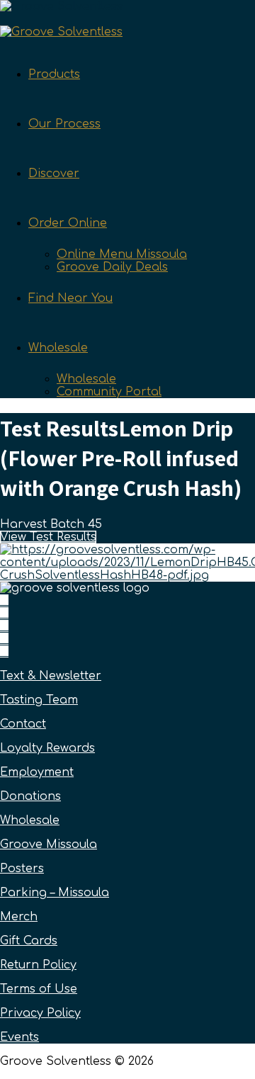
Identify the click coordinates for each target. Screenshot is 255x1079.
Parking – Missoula (54, 892)
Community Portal (109, 391)
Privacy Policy (40, 1013)
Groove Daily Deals (112, 267)
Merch (19, 916)
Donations (30, 796)
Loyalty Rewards (47, 748)
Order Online (67, 223)
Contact (23, 724)
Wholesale (58, 347)
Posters (22, 868)
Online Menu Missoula (122, 254)
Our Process (64, 124)
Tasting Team (39, 700)
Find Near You (70, 298)
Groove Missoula (48, 844)
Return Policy (38, 965)
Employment (37, 772)
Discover (53, 173)
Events (19, 1037)
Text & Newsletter (50, 676)
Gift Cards (28, 940)
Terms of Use (38, 989)
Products (54, 74)
